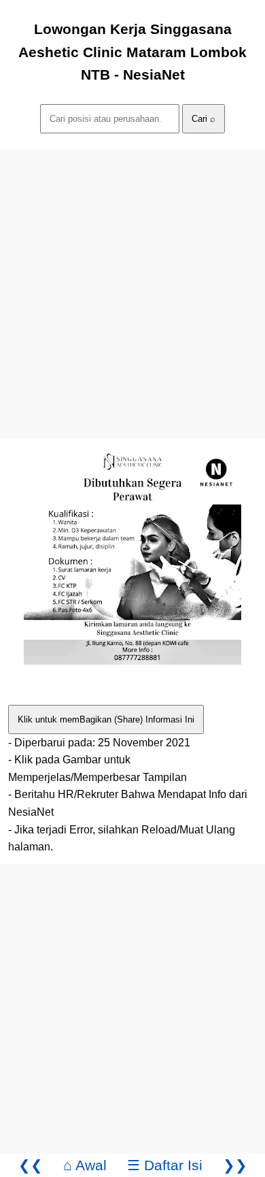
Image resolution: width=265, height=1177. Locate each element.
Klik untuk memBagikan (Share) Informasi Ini (106, 719)
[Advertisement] (132, 282)
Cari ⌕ (203, 119)
